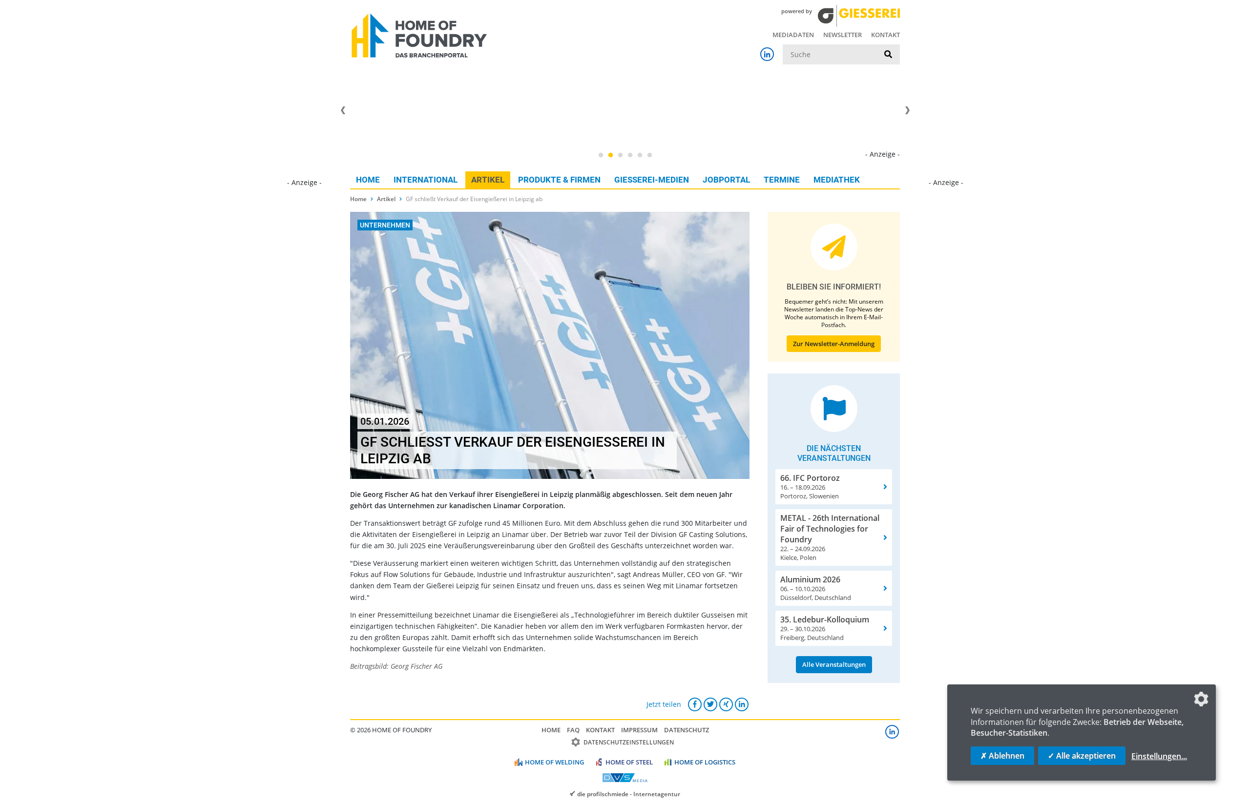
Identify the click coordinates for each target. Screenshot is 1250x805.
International (426, 180)
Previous (343, 110)
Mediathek (836, 180)
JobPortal (726, 180)
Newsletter (842, 34)
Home (368, 180)
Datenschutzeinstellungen (628, 742)
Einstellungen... (1159, 756)
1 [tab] (600, 155)
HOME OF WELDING (554, 762)
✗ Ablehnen (1002, 755)
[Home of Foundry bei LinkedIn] (767, 54)
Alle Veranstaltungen (834, 664)
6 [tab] (649, 155)
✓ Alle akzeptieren (1082, 755)
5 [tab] (640, 155)
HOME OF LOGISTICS (704, 762)
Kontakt (885, 34)
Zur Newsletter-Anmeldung (834, 343)
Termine (782, 180)
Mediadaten (793, 34)
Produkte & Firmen (559, 180)
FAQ (573, 729)
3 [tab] (620, 155)
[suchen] (888, 54)
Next (907, 110)
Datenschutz (686, 729)
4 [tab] (630, 155)
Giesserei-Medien (651, 180)
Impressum (639, 729)
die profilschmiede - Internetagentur (628, 794)
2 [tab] (610, 155)
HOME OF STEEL (629, 762)
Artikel (487, 180)
